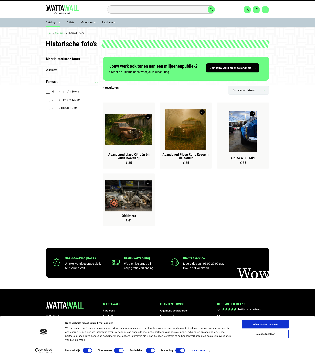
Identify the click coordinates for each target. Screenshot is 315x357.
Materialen (87, 22)
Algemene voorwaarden (174, 310)
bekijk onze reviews (249, 309)
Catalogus (52, 22)
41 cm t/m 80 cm (65, 91)
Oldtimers (51, 69)
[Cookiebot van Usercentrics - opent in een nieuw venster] (43, 350)
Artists (70, 22)
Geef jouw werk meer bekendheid (231, 67)
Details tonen (198, 350)
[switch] (119, 350)
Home (48, 33)
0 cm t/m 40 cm (64, 107)
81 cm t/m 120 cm (66, 99)
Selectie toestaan (265, 334)
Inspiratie (107, 22)
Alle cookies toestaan (265, 324)
